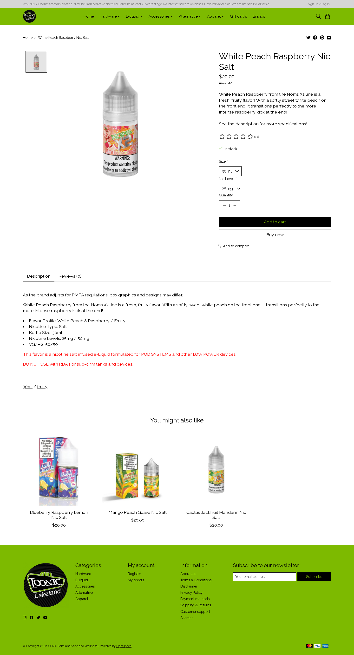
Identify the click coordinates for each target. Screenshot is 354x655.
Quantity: (226, 195)
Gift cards (238, 16)
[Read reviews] (236, 137)
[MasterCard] (309, 646)
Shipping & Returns (195, 605)
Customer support (195, 611)
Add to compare (236, 246)
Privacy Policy (191, 592)
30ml (28, 386)
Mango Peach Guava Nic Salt (138, 512)
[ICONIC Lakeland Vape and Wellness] (29, 16)
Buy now (275, 234)
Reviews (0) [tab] (70, 276)
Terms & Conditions (195, 580)
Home (89, 16)
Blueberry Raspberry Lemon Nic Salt (59, 515)
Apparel (81, 599)
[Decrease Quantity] (224, 205)
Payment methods (195, 599)
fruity (42, 386)
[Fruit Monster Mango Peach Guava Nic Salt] (138, 470)
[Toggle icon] (318, 16)
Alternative (84, 592)
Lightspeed (123, 646)
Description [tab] (39, 276)
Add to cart (275, 221)
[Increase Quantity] (234, 205)
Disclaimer (188, 586)
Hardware (83, 574)
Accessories (85, 586)
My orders (136, 580)
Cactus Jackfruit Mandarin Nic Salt (216, 515)
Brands (259, 16)
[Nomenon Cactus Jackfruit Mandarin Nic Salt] (216, 470)
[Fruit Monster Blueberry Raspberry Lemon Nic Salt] (59, 470)
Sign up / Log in (319, 4)
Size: (224, 161)
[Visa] (317, 646)
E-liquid (81, 580)
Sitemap (187, 618)
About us (187, 574)
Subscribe (314, 577)
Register (134, 574)
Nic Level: (228, 179)
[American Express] (325, 646)
